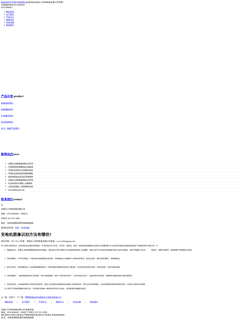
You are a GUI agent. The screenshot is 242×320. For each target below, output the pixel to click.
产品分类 (7, 96)
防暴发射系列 (7, 103)
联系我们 (22, 2)
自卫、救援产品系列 (10, 128)
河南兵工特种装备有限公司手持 (20, 163)
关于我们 (13, 2)
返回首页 (5, 2)
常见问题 (25, 228)
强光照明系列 (7, 122)
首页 (17, 228)
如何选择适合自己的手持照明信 (20, 177)
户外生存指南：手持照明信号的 (20, 186)
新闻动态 (7, 154)
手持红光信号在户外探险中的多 (20, 170)
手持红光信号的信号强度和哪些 (20, 173)
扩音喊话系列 (7, 116)
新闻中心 (60, 302)
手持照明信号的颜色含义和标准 (20, 167)
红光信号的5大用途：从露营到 (20, 183)
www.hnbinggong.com (16, 190)
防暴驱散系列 (7, 109)
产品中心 (43, 302)
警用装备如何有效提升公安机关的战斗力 (43, 297)
